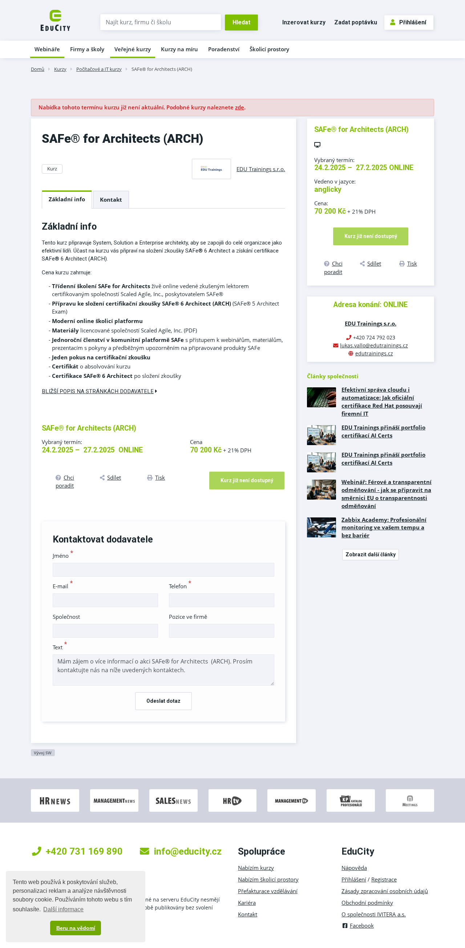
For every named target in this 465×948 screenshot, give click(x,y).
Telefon (180, 586)
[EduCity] (55, 19)
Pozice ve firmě (188, 616)
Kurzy (60, 69)
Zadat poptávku (355, 22)
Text (60, 647)
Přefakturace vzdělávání (268, 891)
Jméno (63, 555)
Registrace (384, 879)
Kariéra (247, 902)
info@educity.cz (188, 851)
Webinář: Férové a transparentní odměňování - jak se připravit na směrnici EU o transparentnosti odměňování (386, 493)
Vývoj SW (43, 752)
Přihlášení (412, 22)
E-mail (63, 586)
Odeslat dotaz (163, 701)
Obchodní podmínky (367, 902)
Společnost (66, 616)
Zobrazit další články (370, 554)
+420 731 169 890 (84, 851)
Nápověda (354, 867)
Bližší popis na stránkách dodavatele (98, 391)
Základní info (67, 199)
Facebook (362, 925)
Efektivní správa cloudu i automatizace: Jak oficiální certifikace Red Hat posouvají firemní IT (381, 401)
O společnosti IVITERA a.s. (373, 914)
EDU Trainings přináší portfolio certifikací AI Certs (383, 431)
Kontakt (111, 199)
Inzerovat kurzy (304, 22)
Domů (37, 69)
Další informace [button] (63, 909)
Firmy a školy (87, 49)
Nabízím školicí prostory (268, 879)
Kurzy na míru (179, 49)
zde (239, 107)
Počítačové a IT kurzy (99, 69)
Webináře (47, 49)
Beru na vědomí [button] (75, 928)
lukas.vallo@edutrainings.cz (374, 345)
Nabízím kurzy (256, 867)
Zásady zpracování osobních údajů (384, 891)
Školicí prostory (269, 49)
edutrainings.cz (374, 353)
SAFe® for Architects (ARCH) (162, 69)
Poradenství (223, 49)
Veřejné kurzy (132, 49)
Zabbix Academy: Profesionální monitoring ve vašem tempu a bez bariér (383, 527)
